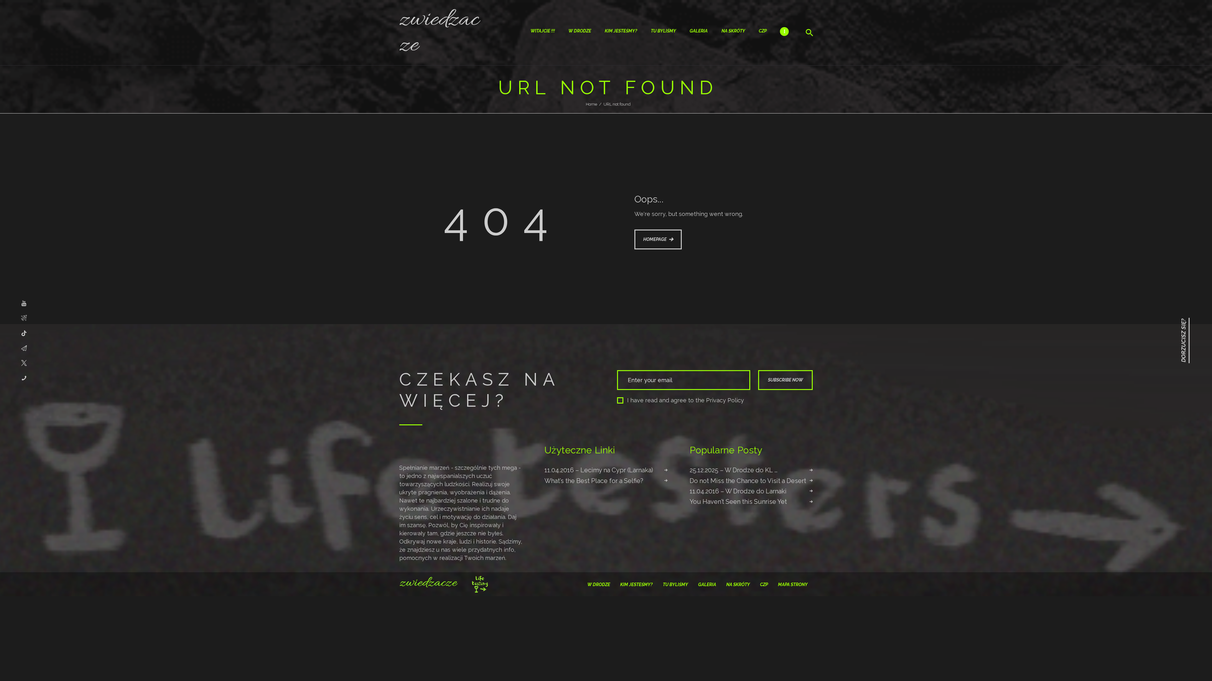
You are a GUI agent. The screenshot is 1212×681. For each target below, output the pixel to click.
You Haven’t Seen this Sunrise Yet (738, 501)
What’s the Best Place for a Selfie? (593, 481)
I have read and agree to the (685, 400)
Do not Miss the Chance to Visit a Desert (748, 481)
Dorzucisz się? (1183, 340)
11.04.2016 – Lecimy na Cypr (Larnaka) (598, 470)
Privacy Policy (725, 400)
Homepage (655, 239)
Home (591, 104)
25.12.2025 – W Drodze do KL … (733, 470)
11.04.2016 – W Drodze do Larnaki (738, 491)
